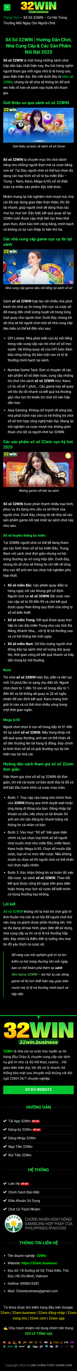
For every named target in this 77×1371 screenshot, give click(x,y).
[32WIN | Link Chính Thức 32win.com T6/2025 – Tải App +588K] (39, 7)
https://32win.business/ (39, 1263)
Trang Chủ (11, 18)
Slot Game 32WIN (24, 974)
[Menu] (7, 7)
